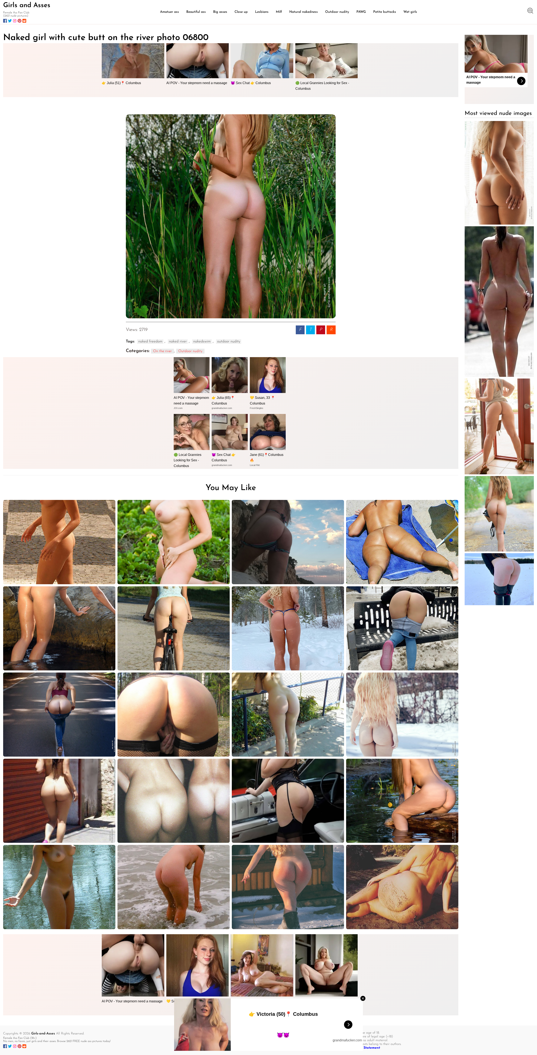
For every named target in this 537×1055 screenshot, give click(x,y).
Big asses (220, 12)
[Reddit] (24, 21)
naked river (178, 341)
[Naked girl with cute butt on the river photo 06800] (231, 216)
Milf (279, 12)
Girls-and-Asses (43, 1033)
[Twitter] (10, 21)
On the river (162, 351)
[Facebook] (5, 21)
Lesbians (261, 12)
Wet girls (410, 12)
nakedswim (202, 341)
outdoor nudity (228, 341)
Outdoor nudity (337, 12)
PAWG (361, 12)
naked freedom (150, 341)
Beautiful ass (196, 12)
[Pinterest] (19, 21)
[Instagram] (15, 21)
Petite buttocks (384, 12)
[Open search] (530, 11)
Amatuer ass (169, 12)
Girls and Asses (26, 5)
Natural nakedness (303, 12)
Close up (241, 12)
